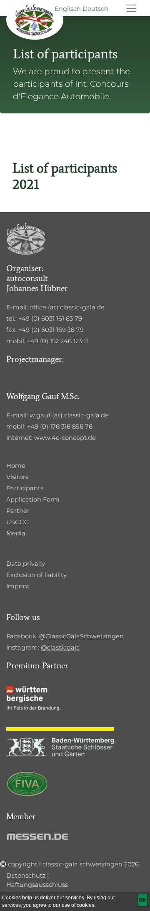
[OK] (142, 900)
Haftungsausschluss (37, 884)
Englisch (68, 9)
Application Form (33, 499)
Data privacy (25, 563)
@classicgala (60, 647)
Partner (18, 510)
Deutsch (95, 9)
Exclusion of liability (36, 575)
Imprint (18, 586)
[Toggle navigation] (131, 8)
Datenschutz (25, 875)
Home (15, 465)
